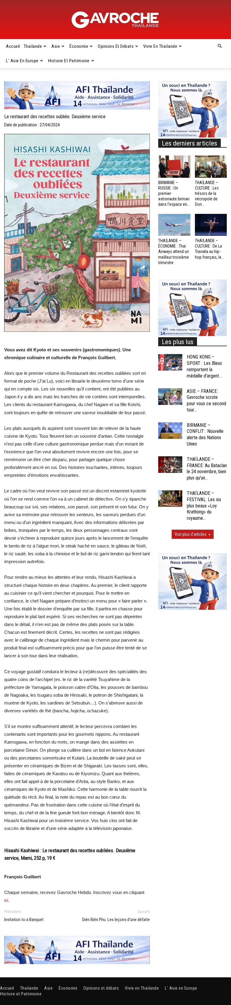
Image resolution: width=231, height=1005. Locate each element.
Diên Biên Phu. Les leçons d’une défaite (116, 919)
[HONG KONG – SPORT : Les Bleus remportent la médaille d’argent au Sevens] (170, 362)
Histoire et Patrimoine (69, 60)
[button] (219, 46)
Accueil (13, 46)
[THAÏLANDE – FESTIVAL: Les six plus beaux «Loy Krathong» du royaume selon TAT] (170, 498)
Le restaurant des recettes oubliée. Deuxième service (55, 116)
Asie (55, 46)
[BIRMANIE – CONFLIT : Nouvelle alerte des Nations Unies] (170, 430)
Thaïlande (33, 46)
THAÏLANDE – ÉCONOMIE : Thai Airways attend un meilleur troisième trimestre (173, 251)
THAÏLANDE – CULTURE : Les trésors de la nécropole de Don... (207, 193)
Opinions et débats (116, 46)
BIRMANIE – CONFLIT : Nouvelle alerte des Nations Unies (205, 434)
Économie (78, 46)
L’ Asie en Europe (22, 60)
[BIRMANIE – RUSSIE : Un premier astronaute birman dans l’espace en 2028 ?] (174, 166)
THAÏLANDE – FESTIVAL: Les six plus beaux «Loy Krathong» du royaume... (204, 505)
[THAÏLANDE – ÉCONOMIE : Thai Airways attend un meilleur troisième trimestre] (174, 225)
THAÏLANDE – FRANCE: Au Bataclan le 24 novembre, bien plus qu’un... (207, 468)
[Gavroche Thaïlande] (115, 20)
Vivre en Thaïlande (160, 46)
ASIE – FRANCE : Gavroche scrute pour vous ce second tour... (206, 400)
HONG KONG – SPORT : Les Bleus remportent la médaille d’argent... (204, 366)
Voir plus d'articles (190, 534)
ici (6, 900)
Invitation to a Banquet (24, 919)
